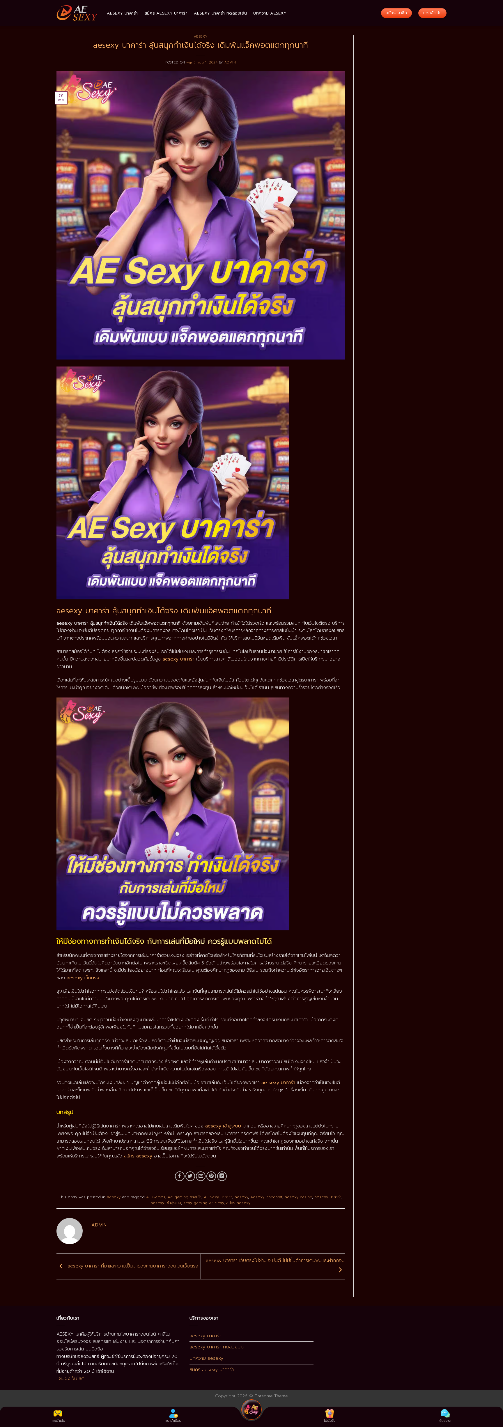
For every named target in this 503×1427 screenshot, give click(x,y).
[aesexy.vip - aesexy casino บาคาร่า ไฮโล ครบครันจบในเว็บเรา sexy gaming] (77, 13)
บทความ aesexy (269, 13)
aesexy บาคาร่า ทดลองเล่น (220, 13)
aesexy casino (298, 1197)
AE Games (155, 1197)
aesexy (200, 36)
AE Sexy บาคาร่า (218, 1197)
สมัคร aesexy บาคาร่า (165, 13)
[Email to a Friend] (201, 1176)
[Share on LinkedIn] (222, 1176)
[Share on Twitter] (190, 1176)
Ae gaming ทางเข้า (184, 1197)
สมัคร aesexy (238, 1202)
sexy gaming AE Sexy (203, 1202)
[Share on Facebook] (180, 1176)
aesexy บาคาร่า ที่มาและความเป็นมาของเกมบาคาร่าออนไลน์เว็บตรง (132, 1266)
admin (230, 62)
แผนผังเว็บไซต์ (70, 1378)
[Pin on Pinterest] (211, 1176)
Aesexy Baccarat (266, 1197)
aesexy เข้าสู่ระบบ (165, 1202)
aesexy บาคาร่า (122, 13)
